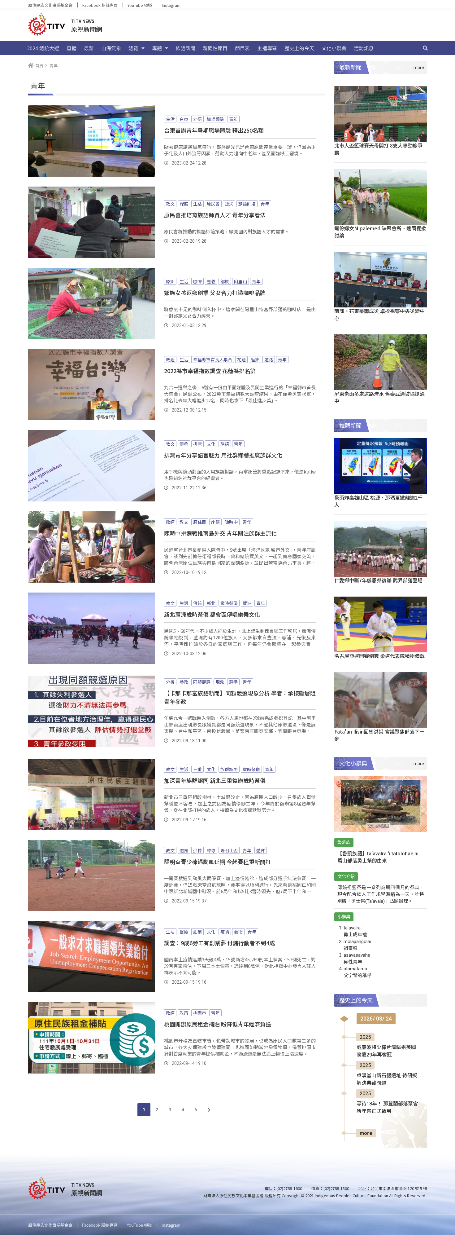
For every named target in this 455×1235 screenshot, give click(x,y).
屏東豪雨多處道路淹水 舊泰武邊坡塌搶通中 (379, 397)
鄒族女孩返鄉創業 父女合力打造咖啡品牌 (215, 293)
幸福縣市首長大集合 (212, 359)
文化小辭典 (334, 48)
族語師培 (247, 204)
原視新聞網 (86, 28)
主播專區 (267, 48)
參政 (184, 682)
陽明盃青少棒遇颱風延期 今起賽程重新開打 (217, 862)
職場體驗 (215, 119)
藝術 (238, 931)
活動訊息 (364, 48)
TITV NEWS (82, 21)
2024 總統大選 (43, 48)
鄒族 (224, 281)
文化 (211, 444)
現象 (219, 682)
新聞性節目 (215, 48)
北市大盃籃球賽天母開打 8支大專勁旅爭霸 (378, 149)
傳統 (197, 603)
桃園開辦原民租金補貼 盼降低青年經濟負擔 (217, 1024)
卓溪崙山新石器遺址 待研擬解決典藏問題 (387, 1079)
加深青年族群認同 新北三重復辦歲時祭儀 (215, 780)
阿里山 (240, 281)
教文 (170, 204)
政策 (184, 1013)
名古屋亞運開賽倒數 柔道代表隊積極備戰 (379, 655)
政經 (170, 359)
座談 (215, 522)
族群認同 (229, 769)
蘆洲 (247, 603)
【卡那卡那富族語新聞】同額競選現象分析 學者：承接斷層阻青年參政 (240, 697)
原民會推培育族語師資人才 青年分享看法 (215, 215)
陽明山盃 (229, 850)
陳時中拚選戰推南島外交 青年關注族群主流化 (220, 533)
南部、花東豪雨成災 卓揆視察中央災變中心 (379, 314)
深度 (184, 204)
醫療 (184, 931)
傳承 (184, 444)
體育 (184, 850)
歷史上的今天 (299, 48)
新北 (211, 603)
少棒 (197, 850)
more (366, 1133)
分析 (170, 682)
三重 (197, 769)
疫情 (224, 931)
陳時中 (231, 522)
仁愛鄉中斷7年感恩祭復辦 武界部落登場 (378, 580)
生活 (170, 119)
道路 (268, 359)
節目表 (242, 48)
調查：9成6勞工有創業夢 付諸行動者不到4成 (219, 943)
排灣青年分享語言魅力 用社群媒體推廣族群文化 (223, 455)
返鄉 (255, 359)
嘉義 (211, 281)
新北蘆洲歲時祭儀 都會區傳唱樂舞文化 (212, 614)
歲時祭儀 (229, 603)
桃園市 (199, 1013)
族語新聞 (185, 48)
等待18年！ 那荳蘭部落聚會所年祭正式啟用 (387, 1107)
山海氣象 (111, 48)
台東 (184, 119)
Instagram (171, 5)
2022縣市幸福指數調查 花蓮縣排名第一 (212, 371)
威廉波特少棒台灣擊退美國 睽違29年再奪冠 (386, 1051)
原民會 (213, 204)
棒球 (211, 850)
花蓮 (241, 359)
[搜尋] (425, 48)
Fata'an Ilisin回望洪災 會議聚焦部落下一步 (379, 735)
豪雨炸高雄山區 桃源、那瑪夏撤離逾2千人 (378, 501)
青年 (233, 119)
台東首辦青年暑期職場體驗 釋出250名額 (214, 130)
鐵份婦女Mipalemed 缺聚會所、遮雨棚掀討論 (380, 231)
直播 (71, 48)
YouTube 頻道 (140, 5)
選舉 (233, 682)
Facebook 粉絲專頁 (100, 5)
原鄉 (170, 281)
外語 (197, 119)
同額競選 (201, 682)
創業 (197, 931)
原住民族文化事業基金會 (50, 5)
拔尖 (229, 204)
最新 (89, 48)
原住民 (199, 522)
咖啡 (197, 281)
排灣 (197, 444)
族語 (224, 444)
